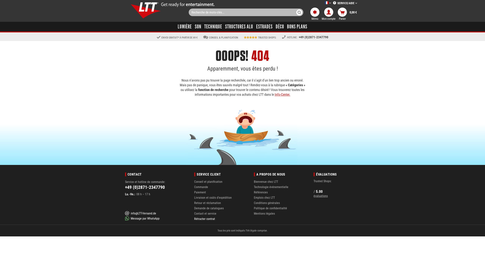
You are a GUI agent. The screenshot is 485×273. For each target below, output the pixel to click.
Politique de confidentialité (270, 208)
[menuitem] (322, 3)
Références (261, 192)
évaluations (321, 196)
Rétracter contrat (204, 219)
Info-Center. (282, 94)
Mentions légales (264, 213)
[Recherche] (299, 12)
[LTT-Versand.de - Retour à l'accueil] (146, 10)
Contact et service (205, 213)
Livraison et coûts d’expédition (213, 197)
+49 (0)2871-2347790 (313, 37)
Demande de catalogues (209, 208)
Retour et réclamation (207, 203)
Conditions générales (267, 203)
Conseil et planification (208, 182)
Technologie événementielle (271, 187)
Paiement (200, 192)
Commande (201, 187)
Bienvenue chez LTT (266, 182)
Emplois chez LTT (264, 197)
